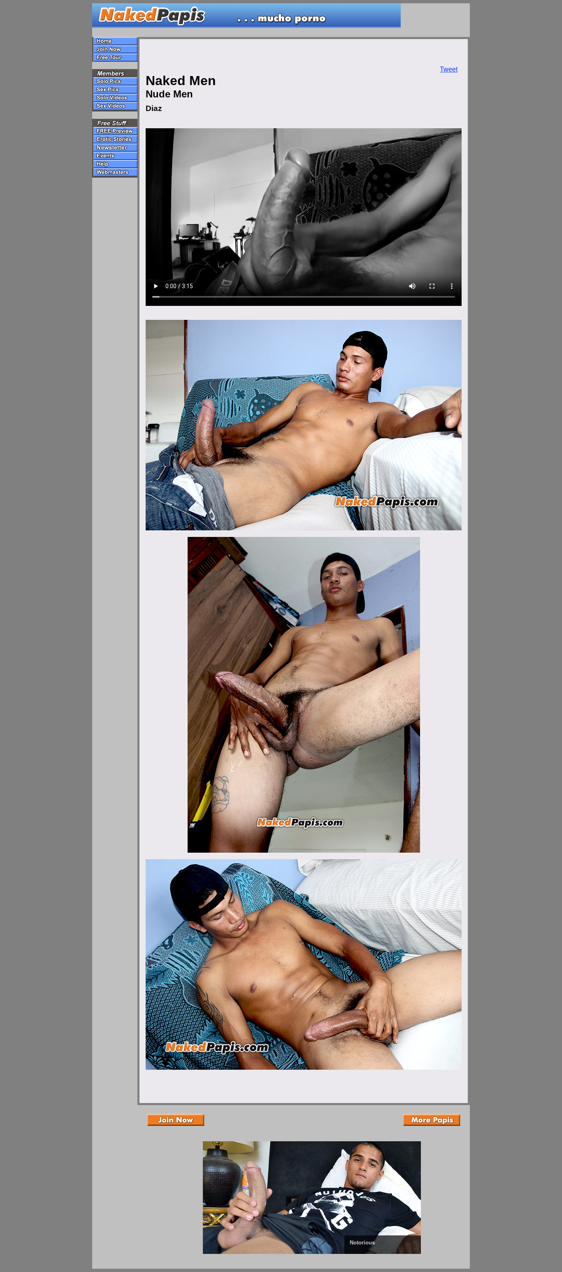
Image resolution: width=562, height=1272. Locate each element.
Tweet (448, 69)
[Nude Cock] (320, 1252)
